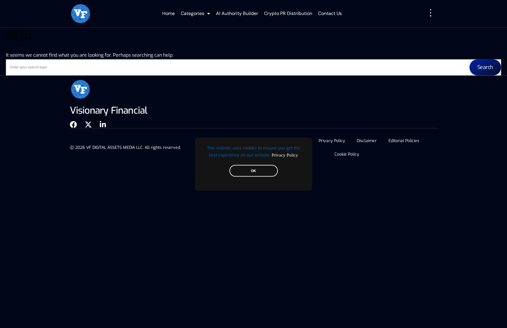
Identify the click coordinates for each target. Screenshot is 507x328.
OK (253, 171)
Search (485, 67)
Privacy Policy (285, 154)
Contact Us (330, 13)
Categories (192, 13)
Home (168, 13)
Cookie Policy (346, 154)
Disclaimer (367, 141)
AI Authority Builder (237, 13)
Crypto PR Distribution (288, 13)
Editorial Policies (403, 141)
